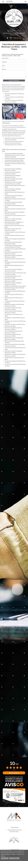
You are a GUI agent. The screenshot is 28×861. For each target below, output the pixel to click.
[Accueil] (3, 1)
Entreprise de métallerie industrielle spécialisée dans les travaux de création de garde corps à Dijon (15, 155)
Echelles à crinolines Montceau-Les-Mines (15, 286)
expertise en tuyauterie (18, 88)
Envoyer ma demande (14, 80)
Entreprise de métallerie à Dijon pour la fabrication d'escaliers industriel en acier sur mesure (15, 163)
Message (4, 69)
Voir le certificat (14, 773)
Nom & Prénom (5, 58)
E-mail (3, 65)
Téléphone (4, 61)
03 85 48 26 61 (15, 827)
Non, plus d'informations (14, 858)
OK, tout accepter (5, 858)
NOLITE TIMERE (10, 2)
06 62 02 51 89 (15, 849)
